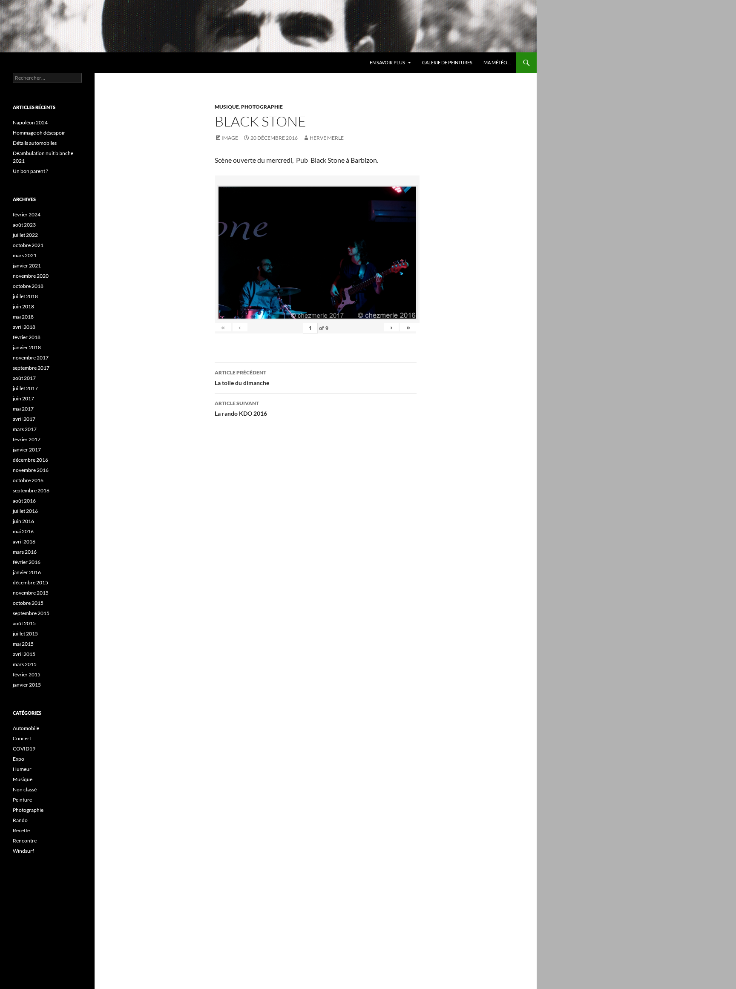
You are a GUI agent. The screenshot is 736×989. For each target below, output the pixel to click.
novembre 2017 (31, 357)
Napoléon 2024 (30, 122)
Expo (18, 759)
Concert (22, 738)
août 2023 (24, 224)
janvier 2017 (27, 449)
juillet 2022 (25, 235)
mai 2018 (23, 316)
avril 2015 (24, 654)
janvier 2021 (27, 265)
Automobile (26, 728)
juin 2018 (23, 306)
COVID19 (24, 748)
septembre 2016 (31, 490)
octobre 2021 (28, 245)
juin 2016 (23, 521)
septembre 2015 (31, 613)
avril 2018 (24, 327)
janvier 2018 (27, 347)
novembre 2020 (31, 276)
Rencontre (25, 840)
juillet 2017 (25, 388)
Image (229, 138)
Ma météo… (497, 62)
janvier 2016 (27, 572)
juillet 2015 (25, 633)
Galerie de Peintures (447, 62)
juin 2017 (23, 398)
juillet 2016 (25, 511)
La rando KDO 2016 (241, 408)
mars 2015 (25, 664)
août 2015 (24, 623)
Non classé (25, 789)
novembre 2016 (31, 470)
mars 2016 (25, 552)
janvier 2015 (27, 684)
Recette (21, 830)
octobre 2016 (28, 480)
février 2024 (26, 214)
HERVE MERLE (327, 138)
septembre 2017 (31, 368)
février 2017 (26, 439)
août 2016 (24, 500)
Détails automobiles (35, 143)
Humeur (22, 769)
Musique (227, 107)
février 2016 (26, 562)
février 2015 (26, 674)
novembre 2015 (31, 592)
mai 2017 (23, 408)
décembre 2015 (30, 582)
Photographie (262, 107)
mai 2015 (23, 644)
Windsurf (23, 851)
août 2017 (24, 378)
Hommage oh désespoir (39, 132)
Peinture (22, 799)
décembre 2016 (30, 460)
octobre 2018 (28, 286)
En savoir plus (387, 62)
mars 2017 (25, 429)
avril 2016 (24, 541)
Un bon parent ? (30, 171)
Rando (20, 820)
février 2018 (26, 337)
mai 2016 (23, 531)
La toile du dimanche (242, 377)
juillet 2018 (25, 296)
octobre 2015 (28, 603)
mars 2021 (25, 255)
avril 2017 (24, 419)
